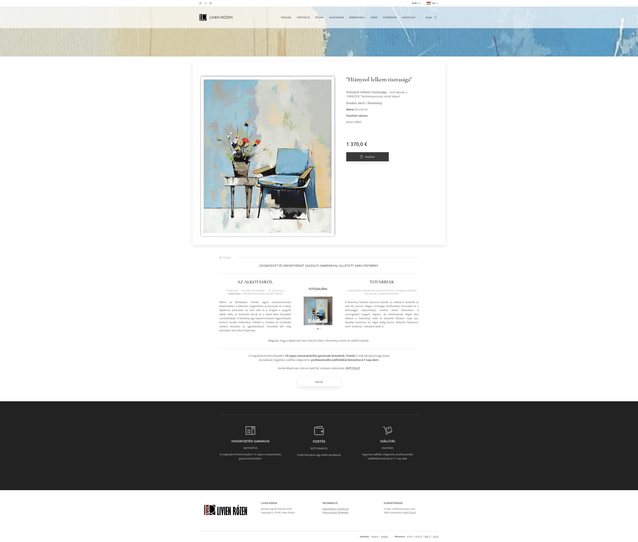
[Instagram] (206, 3)
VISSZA (227, 257)
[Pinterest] (211, 3)
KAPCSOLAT (353, 368)
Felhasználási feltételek (335, 512)
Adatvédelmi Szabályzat (335, 508)
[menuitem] (287, 17)
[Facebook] (201, 3)
